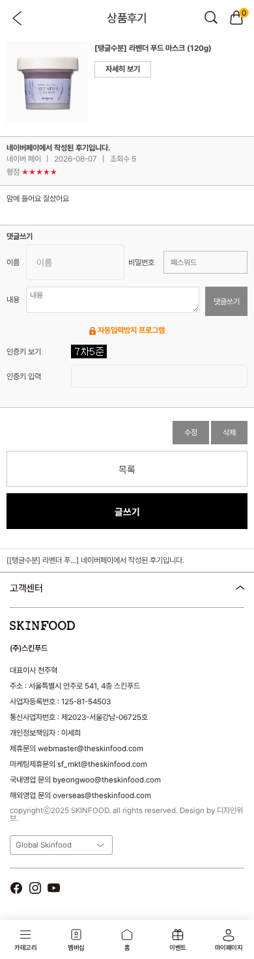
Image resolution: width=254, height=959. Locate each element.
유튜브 (54, 887)
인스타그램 (35, 887)
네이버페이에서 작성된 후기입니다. (132, 560)
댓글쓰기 (227, 301)
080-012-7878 (77, 621)
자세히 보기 (123, 69)
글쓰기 (127, 511)
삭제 (229, 432)
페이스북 (16, 887)
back (17, 18)
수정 (190, 432)
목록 (127, 469)
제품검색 (211, 17)
